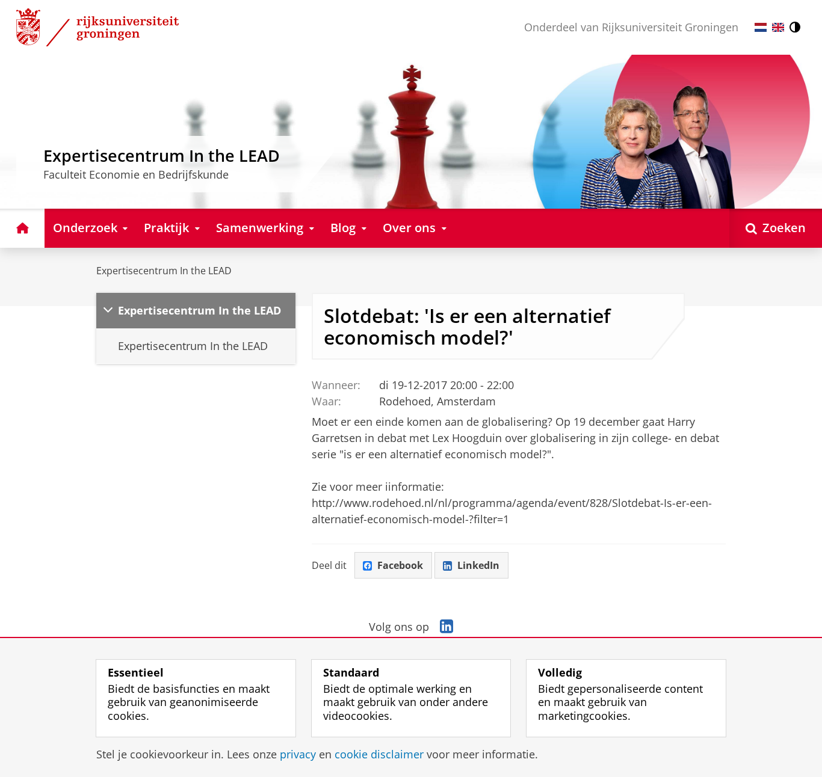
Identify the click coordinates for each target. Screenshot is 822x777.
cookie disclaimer (379, 754)
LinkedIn (478, 565)
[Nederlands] (761, 27)
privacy (298, 754)
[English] (778, 27)
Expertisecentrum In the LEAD (164, 270)
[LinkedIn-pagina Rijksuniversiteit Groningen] (446, 626)
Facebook (400, 565)
